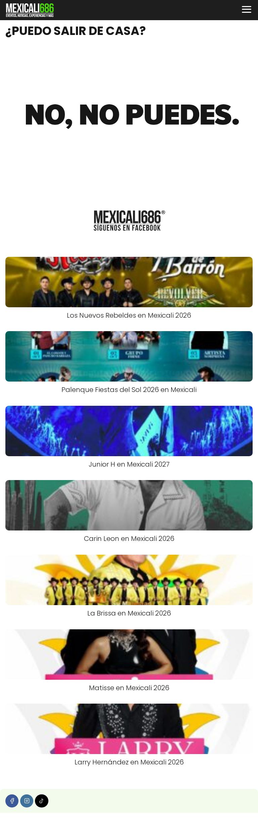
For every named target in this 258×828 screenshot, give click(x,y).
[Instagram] (26, 800)
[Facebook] (11, 800)
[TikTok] (41, 800)
